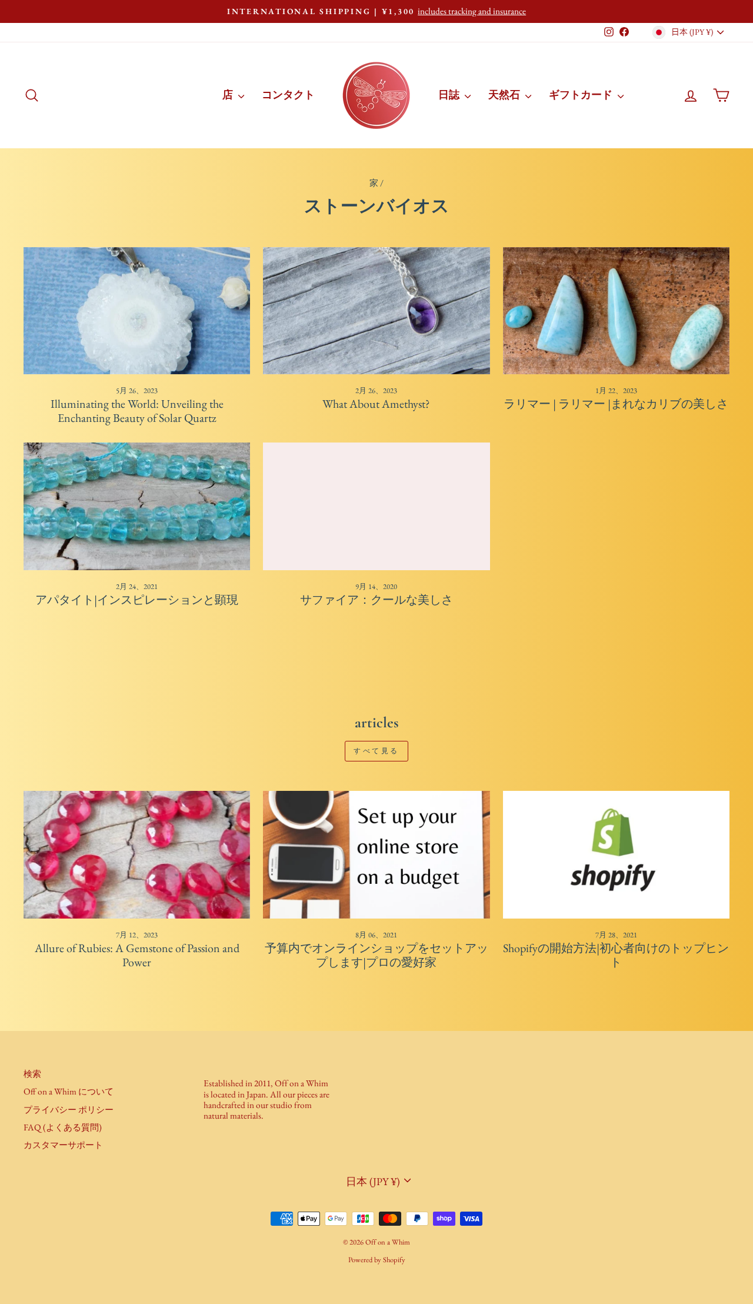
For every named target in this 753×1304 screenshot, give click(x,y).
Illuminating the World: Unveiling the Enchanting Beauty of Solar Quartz (137, 410)
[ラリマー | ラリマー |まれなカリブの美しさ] (616, 311)
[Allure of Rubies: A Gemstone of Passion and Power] (137, 855)
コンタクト (288, 94)
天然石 (505, 94)
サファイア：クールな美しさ (376, 599)
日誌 (450, 94)
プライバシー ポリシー (69, 1110)
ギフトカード (582, 94)
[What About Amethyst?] (376, 311)
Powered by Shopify (376, 1260)
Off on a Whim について (69, 1091)
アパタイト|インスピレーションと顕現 (136, 599)
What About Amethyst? (376, 403)
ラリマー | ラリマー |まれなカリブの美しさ (616, 403)
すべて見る (376, 751)
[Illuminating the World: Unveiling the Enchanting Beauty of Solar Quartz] (137, 311)
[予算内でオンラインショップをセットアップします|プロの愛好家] (376, 855)
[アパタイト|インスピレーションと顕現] (137, 506)
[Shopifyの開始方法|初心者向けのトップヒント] (616, 855)
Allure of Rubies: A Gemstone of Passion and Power (137, 955)
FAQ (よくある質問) (63, 1127)
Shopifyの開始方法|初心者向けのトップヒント (616, 955)
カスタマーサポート (63, 1145)
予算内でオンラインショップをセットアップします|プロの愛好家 (376, 955)
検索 (32, 1074)
